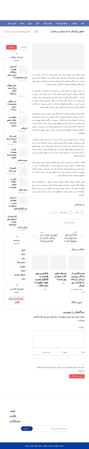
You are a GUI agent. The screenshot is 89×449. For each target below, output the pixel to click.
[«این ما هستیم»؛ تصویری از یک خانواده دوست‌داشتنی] (23, 152)
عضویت (26, 428)
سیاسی (22, 266)
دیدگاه (82, 327)
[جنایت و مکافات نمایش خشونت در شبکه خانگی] (23, 182)
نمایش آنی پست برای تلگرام (16, 300)
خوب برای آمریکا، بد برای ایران (11, 138)
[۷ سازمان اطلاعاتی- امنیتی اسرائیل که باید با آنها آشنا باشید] (23, 200)
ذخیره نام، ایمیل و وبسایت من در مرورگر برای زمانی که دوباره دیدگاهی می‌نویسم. (60, 368)
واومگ (77, 212)
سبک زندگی (21, 262)
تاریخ (23, 250)
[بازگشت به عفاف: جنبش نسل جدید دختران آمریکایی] (23, 120)
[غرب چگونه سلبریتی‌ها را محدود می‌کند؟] (23, 104)
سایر (81, 289)
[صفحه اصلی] (42, 31)
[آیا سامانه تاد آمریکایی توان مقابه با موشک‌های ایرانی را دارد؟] (23, 219)
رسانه (23, 254)
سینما (23, 271)
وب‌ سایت (46, 352)
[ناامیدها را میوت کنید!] (23, 171)
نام (83, 352)
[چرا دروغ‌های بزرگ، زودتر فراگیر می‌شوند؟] (23, 88)
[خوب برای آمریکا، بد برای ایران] (23, 139)
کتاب (50, 212)
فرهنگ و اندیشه (75, 289)
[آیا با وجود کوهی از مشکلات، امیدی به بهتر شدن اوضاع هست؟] (23, 69)
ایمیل (64, 352)
